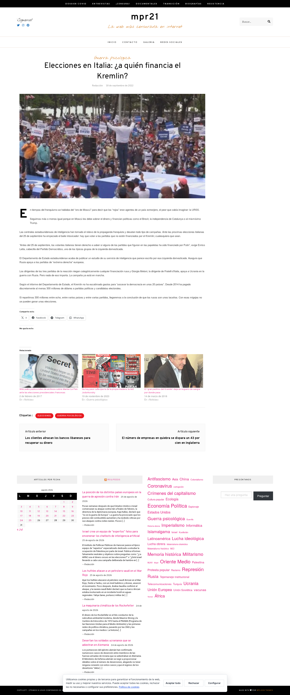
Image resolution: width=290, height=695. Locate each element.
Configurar (214, 683)
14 (55, 511)
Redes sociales (171, 42)
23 (72, 516)
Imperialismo (173, 525)
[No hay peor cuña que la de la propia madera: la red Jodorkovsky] (111, 371)
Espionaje (193, 506)
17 (21, 516)
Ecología (172, 499)
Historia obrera (154, 526)
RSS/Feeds (114, 480)
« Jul (20, 529)
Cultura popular (156, 499)
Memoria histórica (164, 554)
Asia (175, 479)
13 (47, 511)
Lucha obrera (156, 544)
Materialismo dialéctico (177, 544)
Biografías (193, 4)
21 (55, 516)
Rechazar (193, 683)
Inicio (112, 42)
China (184, 478)
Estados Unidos (159, 512)
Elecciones (44, 416)
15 (64, 511)
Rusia (153, 576)
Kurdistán (183, 532)
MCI (172, 548)
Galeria (149, 42)
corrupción (179, 486)
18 (30, 516)
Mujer (156, 562)
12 (39, 511)
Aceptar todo (173, 683)
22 (64, 516)
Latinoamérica (159, 538)
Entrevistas (101, 4)
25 (30, 520)
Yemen (150, 596)
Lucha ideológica (188, 538)
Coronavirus (160, 485)
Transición (171, 4)
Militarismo (193, 554)
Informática (194, 525)
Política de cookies (129, 686)
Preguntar (263, 496)
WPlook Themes (265, 690)
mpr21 (145, 17)
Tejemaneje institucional (174, 577)
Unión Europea (160, 589)
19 (39, 516)
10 (21, 511)
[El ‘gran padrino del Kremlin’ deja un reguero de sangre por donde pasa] (173, 371)
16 (72, 511)
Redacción (97, 85)
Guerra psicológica (112, 58)
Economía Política (167, 505)
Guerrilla (189, 519)
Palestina (198, 562)
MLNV (150, 562)
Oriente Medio (175, 561)
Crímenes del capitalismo (172, 493)
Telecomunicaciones (160, 584)
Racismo (175, 570)
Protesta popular (159, 570)
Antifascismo (159, 479)
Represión (193, 569)
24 (21, 520)
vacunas (200, 589)
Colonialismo (196, 479)
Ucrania (190, 583)
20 (47, 516)
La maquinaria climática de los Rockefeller (108, 606)
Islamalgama (159, 531)
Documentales (146, 4)
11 (30, 511)
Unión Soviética (182, 590)
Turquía (177, 584)
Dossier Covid (76, 4)
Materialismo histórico (158, 548)
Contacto (130, 42)
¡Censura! (123, 4)
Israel (174, 532)
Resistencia (216, 4)
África (160, 596)
